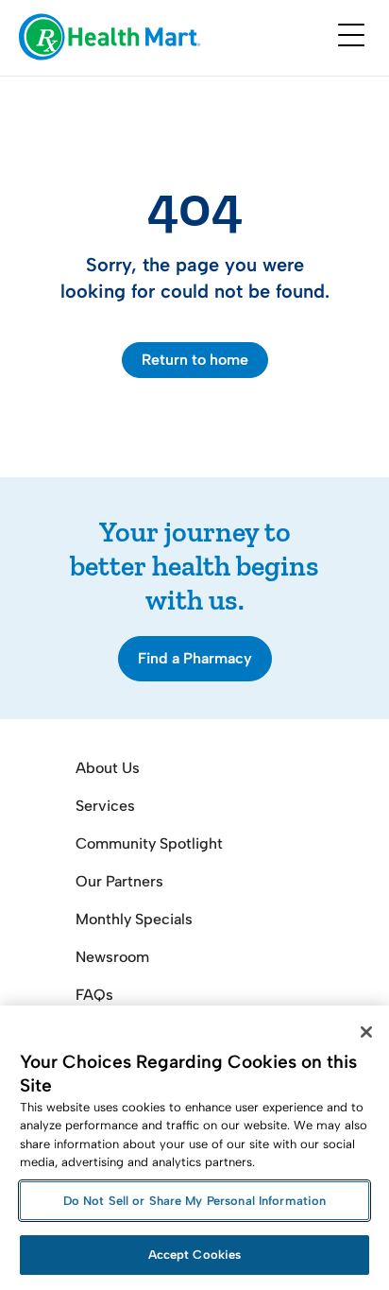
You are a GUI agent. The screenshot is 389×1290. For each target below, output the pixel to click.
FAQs (94, 995)
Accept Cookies (195, 1254)
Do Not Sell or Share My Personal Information (195, 1201)
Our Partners (119, 881)
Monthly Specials (134, 919)
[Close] (366, 1032)
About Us (108, 768)
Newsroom (112, 957)
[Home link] (110, 38)
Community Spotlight (149, 843)
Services (105, 806)
